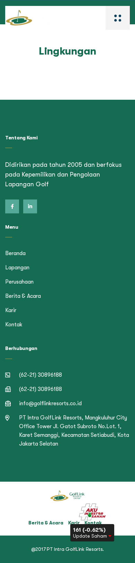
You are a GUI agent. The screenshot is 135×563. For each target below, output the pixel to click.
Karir (10, 310)
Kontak (13, 324)
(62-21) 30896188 (40, 375)
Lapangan (17, 267)
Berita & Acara (23, 296)
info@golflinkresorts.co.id (50, 403)
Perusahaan (19, 282)
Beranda (15, 253)
